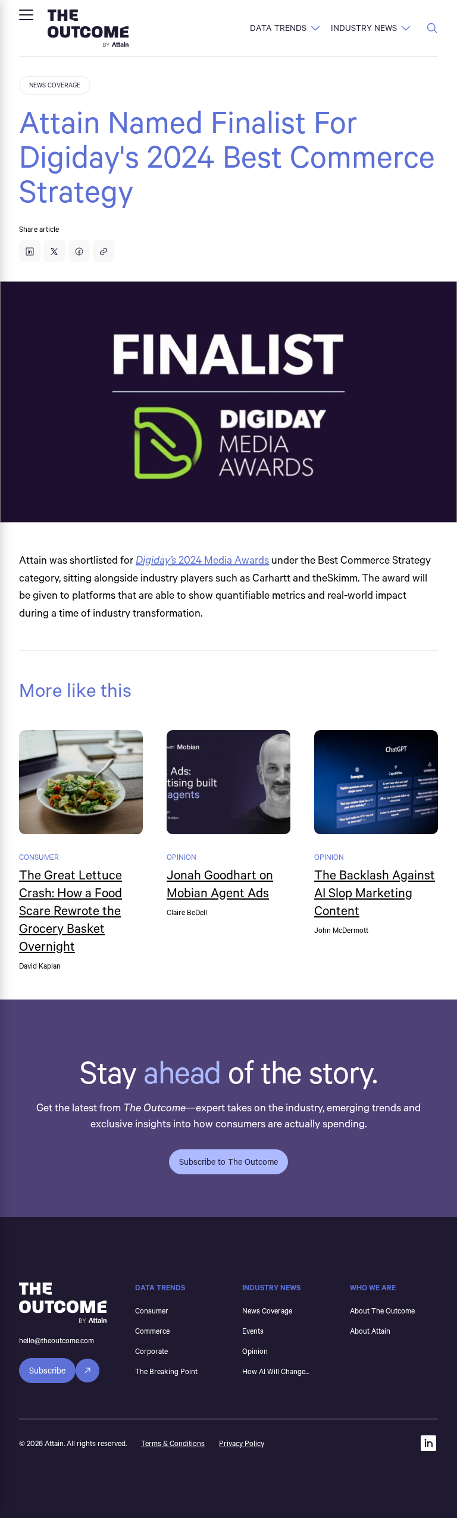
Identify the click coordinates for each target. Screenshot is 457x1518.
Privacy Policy (241, 1443)
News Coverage (267, 1310)
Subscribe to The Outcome (228, 1161)
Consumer (151, 1310)
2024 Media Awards (202, 559)
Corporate (151, 1351)
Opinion (255, 1351)
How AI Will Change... (275, 1371)
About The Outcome (382, 1310)
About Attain (370, 1330)
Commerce (152, 1330)
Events (253, 1330)
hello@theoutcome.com (56, 1340)
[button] (26, 15)
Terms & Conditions (173, 1443)
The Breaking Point (166, 1371)
